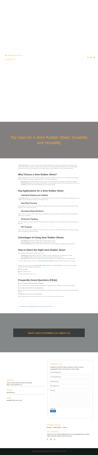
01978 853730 (11, 392)
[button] (26, 118)
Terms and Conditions (66, 118)
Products (21, 118)
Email (54, 381)
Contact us (84, 118)
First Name (55, 372)
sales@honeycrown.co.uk (14, 400)
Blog (52, 118)
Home (11, 118)
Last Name (55, 376)
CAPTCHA (52, 408)
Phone (54, 385)
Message (52, 390)
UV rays (54, 285)
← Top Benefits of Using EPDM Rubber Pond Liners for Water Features (35, 306)
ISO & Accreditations (38, 118)
